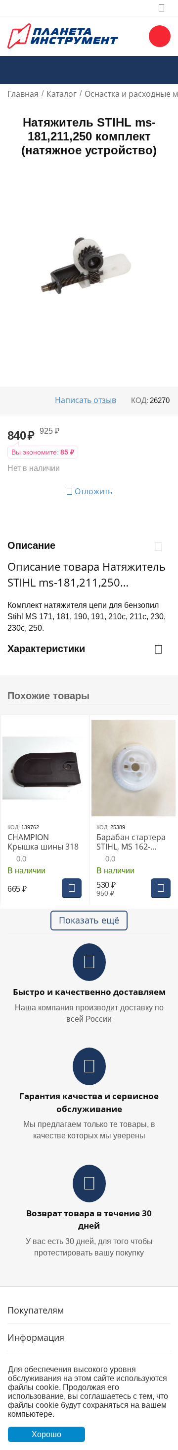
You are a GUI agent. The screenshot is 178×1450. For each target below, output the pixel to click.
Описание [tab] (31, 545)
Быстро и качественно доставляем (89, 991)
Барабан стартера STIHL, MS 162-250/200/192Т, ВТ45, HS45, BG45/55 (131, 842)
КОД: (139, 400)
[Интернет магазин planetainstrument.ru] (62, 35)
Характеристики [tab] (46, 648)
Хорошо (46, 1434)
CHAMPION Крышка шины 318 (43, 842)
